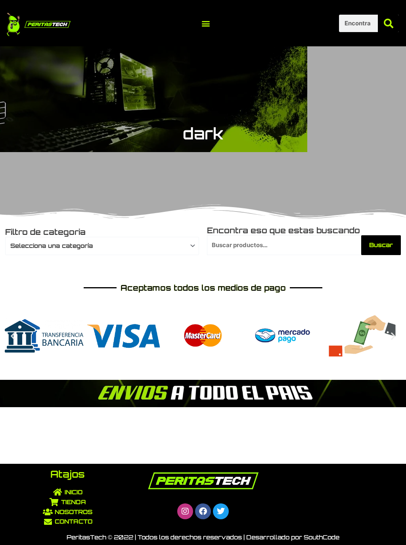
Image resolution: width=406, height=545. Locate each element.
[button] (205, 23)
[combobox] (102, 246)
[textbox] (98, 246)
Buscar (381, 245)
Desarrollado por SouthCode (292, 537)
